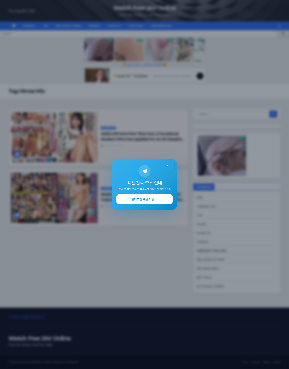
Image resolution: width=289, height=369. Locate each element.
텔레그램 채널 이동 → (144, 199)
